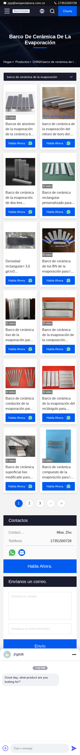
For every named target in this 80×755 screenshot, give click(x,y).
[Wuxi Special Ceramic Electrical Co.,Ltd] (21, 11)
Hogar (7, 62)
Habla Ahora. (40, 566)
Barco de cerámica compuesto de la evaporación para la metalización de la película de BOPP (57, 477)
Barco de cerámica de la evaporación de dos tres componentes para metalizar (20, 203)
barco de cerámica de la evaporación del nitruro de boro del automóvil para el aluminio (58, 134)
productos (22, 62)
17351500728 (67, 3)
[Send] (74, 748)
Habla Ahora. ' (17, 143)
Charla (67, 11)
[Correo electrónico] (22, 552)
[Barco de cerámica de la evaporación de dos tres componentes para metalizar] (20, 171)
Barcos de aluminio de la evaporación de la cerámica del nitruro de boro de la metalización (20, 134)
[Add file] (6, 748)
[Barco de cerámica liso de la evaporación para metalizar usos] (20, 309)
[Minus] (74, 654)
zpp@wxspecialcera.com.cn (26, 3)
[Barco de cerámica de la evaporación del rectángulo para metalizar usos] (58, 377)
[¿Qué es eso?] (12, 552)
